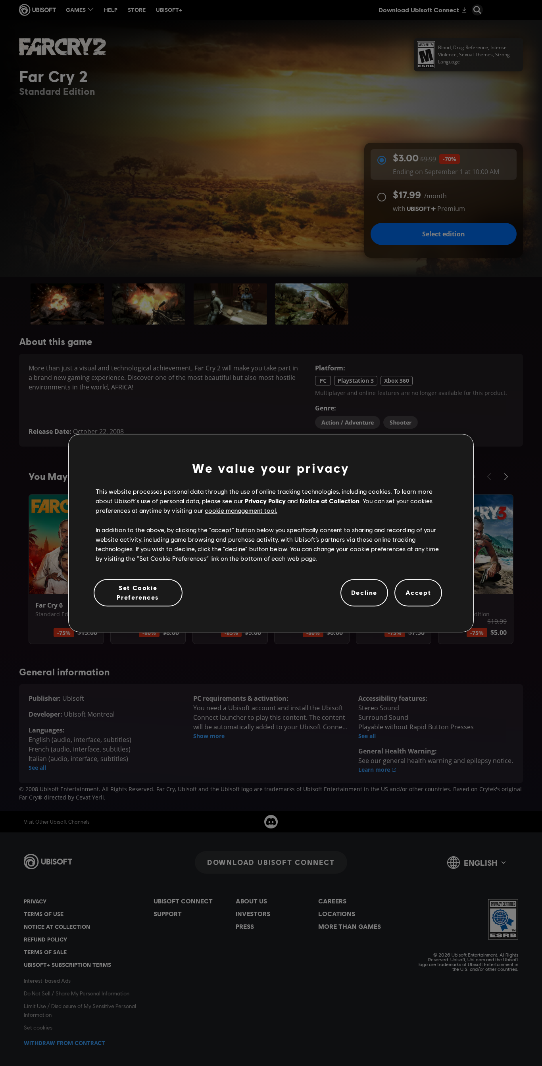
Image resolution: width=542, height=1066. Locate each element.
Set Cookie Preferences (138, 592)
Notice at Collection (329, 500)
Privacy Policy (265, 500)
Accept (418, 592)
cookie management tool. (241, 510)
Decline (364, 592)
